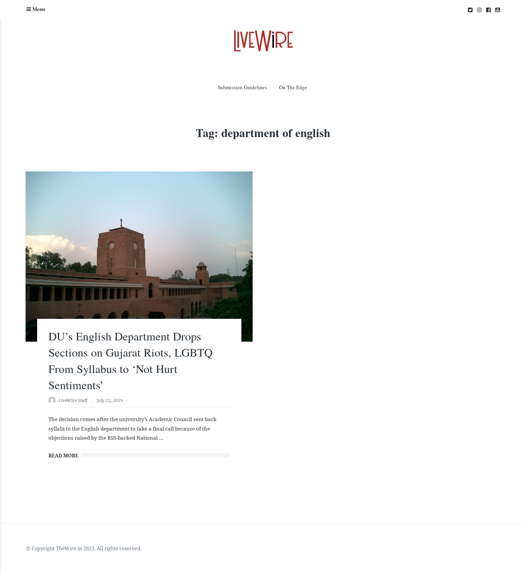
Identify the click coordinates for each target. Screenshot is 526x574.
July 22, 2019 (109, 400)
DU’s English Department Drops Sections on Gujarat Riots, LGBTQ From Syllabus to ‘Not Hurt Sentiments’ (130, 360)
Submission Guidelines (242, 87)
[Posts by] (53, 400)
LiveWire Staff (72, 400)
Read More (63, 455)
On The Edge (293, 87)
